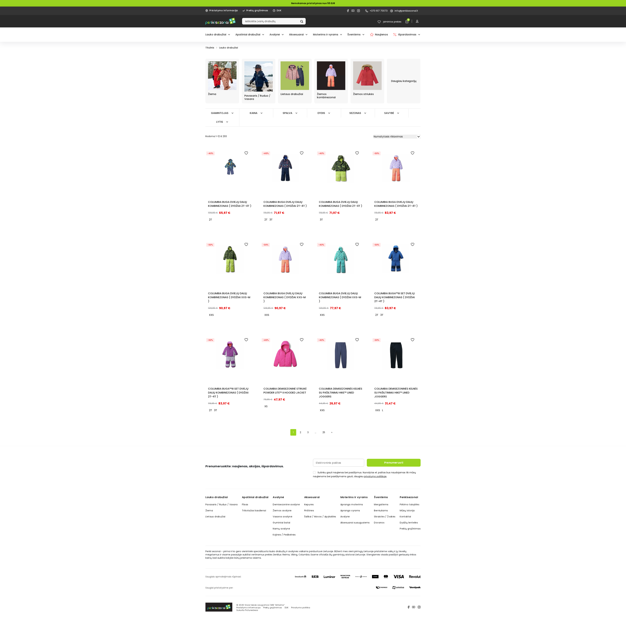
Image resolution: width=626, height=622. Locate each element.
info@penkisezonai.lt (406, 10)
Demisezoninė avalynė (286, 504)
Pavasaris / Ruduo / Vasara (221, 504)
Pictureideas (251, 610)
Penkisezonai (409, 497)
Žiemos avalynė (282, 510)
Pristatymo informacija (223, 10)
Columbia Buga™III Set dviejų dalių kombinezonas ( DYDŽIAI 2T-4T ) (394, 297)
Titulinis (209, 47)
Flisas (245, 504)
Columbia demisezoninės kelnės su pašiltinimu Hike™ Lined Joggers (340, 392)
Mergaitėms (381, 504)
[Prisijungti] (418, 21)
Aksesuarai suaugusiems (355, 522)
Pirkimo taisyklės (409, 504)
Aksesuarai (296, 34)
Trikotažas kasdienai (254, 510)
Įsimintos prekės (391, 21)
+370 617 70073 (379, 10)
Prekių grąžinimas (257, 10)
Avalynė (274, 34)
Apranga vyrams (350, 510)
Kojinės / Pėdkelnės (284, 534)
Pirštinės (309, 510)
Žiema (209, 510)
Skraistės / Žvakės (384, 516)
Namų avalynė (281, 528)
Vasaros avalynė (282, 516)
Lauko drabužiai (215, 34)
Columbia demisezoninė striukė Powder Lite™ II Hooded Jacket (285, 390)
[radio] (210, 219)
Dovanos (379, 522)
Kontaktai (405, 516)
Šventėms (354, 34)
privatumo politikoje (375, 476)
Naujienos (381, 34)
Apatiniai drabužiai (247, 34)
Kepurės (309, 504)
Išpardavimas (407, 34)
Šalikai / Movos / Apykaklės (320, 516)
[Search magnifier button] (302, 21)
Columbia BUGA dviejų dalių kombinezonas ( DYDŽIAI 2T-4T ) (229, 204)
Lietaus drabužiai (215, 516)
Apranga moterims (351, 504)
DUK (279, 10)
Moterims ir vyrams (325, 34)
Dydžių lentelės (409, 522)
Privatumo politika (300, 607)
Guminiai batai (281, 522)
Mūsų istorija (407, 510)
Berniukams (381, 510)
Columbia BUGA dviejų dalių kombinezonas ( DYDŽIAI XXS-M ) (229, 297)
